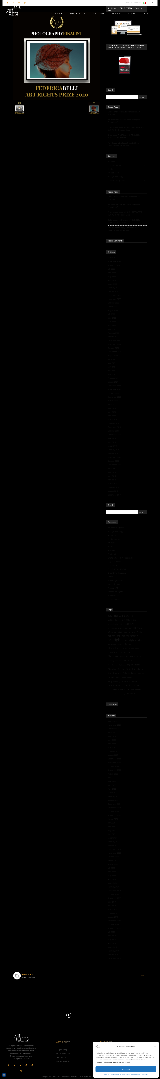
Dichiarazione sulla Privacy (130, 1074)
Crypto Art (112, 554)
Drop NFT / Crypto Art (117, 573)
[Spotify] (24, 3)
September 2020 (114, 397)
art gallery (112, 632)
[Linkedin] (19, 3)
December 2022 (114, 295)
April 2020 (112, 416)
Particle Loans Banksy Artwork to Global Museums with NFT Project (123, 144)
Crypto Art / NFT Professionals (120, 558)
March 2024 (112, 257)
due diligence (114, 673)
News (118, 677)
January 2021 (113, 382)
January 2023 (113, 291)
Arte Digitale (135, 628)
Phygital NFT (113, 588)
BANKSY (120, 644)
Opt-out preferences (111, 1074)
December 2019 (114, 427)
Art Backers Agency (116, 528)
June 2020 (112, 408)
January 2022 (113, 336)
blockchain (114, 648)
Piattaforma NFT (130, 681)
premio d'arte (131, 685)
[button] (155, 1046)
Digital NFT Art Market (117, 569)
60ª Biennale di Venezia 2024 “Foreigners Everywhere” (124, 121)
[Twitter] (21, 1071)
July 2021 (111, 359)
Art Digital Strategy (115, 531)
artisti (120, 632)
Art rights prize (133, 640)
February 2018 (113, 487)
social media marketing (116, 694)
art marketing (130, 636)
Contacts (144, 1074)
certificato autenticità (120, 652)
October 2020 (113, 393)
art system (112, 644)
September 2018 (114, 465)
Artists (110, 546)
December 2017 (114, 495)
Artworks (111, 550)
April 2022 (112, 325)
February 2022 (113, 333)
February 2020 (113, 423)
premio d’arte (114, 685)
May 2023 (112, 276)
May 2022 (112, 321)
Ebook (110, 576)
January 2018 (113, 491)
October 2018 (113, 461)
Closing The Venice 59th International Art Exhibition (124, 113)
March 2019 (112, 446)
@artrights (27, 974)
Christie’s (113, 656)
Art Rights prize (114, 539)
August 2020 (113, 400)
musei (111, 677)
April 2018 (112, 480)
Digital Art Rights (116, 669)
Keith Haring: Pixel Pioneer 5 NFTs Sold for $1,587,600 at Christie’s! (124, 136)
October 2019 (113, 431)
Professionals (113, 595)
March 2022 (112, 329)
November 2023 (114, 261)
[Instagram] (13, 3)
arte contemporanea (118, 628)
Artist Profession (129, 632)
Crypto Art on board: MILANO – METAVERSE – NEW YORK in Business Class (126, 128)
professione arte (118, 689)
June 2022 (112, 318)
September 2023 (114, 265)
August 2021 (113, 355)
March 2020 (112, 419)
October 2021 (113, 348)
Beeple (128, 644)
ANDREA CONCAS (121, 616)
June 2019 (112, 438)
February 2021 (113, 378)
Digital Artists (113, 565)
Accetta (126, 1069)
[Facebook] (8, 3)
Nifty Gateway (114, 681)
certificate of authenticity (130, 648)
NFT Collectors (114, 584)
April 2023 (112, 280)
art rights (115, 639)
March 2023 (112, 284)
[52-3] (56, 99)
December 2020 (114, 385)
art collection (129, 620)
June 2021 (112, 363)
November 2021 (114, 344)
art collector (113, 624)
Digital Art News (114, 561)
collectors (124, 656)
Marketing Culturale (116, 580)
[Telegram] (32, 1065)
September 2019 (114, 434)
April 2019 (112, 442)
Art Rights (112, 535)
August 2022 (113, 310)
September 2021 (114, 352)
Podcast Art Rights (115, 592)
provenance (136, 690)
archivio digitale (114, 620)
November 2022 (114, 299)
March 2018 (112, 483)
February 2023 (113, 288)
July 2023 (111, 269)
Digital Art (122, 665)
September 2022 (114, 306)
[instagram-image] (24, 992)
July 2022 (111, 314)
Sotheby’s (132, 693)
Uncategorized (114, 599)
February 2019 (113, 449)
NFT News (127, 677)
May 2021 (112, 367)
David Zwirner (112, 665)
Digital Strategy (134, 669)
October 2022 (113, 303)
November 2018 (114, 457)
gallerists (141, 673)
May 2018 (112, 476)
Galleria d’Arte (129, 673)
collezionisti (136, 656)
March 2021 (112, 374)
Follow (142, 976)
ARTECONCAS (127, 624)
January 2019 (113, 453)
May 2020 (112, 412)
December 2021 (114, 340)
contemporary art (114, 661)
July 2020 (111, 404)
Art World (111, 543)
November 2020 (114, 389)
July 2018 (111, 468)
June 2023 (112, 272)
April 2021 (112, 370)
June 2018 (112, 472)
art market (114, 636)
